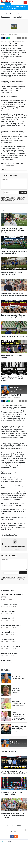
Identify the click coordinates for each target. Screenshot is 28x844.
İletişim (15, 830)
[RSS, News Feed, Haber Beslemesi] (16, 836)
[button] (20, 38)
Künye (9, 830)
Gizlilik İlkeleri (21, 830)
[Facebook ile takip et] (12, 836)
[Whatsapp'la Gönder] (9, 38)
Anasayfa (5, 13)
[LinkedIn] (7, 38)
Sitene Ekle (13, 831)
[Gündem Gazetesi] (7, 2)
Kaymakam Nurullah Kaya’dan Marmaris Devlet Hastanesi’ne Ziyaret (16, 7)
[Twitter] (4, 38)
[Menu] (25, 2)
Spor (11, 13)
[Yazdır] (18, 38)
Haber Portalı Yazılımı (9, 841)
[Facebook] (2, 38)
